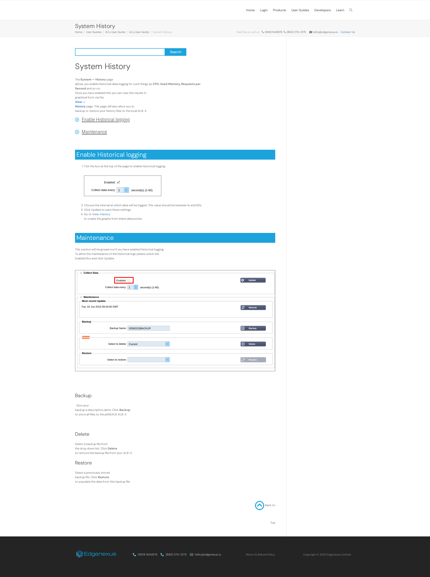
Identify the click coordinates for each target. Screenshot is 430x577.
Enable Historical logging (106, 119)
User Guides (300, 10)
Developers (322, 10)
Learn (340, 10)
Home (250, 10)
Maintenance (94, 132)
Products (279, 10)
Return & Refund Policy (260, 554)
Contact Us (348, 32)
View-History (101, 214)
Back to (270, 505)
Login (264, 10)
